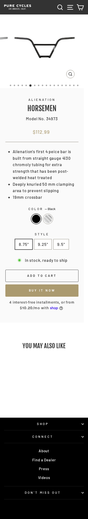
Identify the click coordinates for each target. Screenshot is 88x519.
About (44, 451)
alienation (41, 100)
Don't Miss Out (43, 492)
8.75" (24, 244)
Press (44, 468)
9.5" (61, 244)
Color (41, 209)
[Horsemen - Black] (16, 400)
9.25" (43, 244)
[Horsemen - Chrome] (22, 400)
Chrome (48, 219)
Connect (42, 437)
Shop (43, 424)
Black (36, 219)
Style (42, 234)
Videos (44, 477)
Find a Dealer (44, 460)
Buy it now (42, 290)
